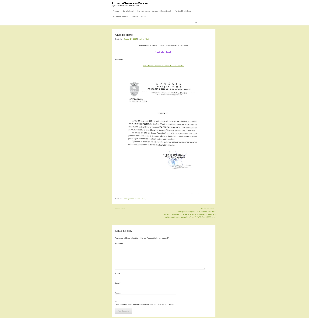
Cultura (135, 16)
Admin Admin (145, 39)
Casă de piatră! (119, 209)
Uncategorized (128, 199)
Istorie (143, 16)
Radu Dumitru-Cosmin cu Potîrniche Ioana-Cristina (163, 66)
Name (118, 273)
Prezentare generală (121, 16)
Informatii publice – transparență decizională (154, 11)
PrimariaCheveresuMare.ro (130, 3)
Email (118, 283)
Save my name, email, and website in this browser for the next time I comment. (145, 304)
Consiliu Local (128, 11)
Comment (119, 243)
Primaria (116, 11)
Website (118, 293)
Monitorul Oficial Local (183, 11)
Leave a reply (140, 199)
